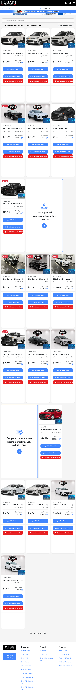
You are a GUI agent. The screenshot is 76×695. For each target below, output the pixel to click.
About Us (43, 650)
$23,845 (6, 136)
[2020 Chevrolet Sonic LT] (13, 565)
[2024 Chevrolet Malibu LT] (63, 339)
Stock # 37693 (7, 276)
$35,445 (57, 287)
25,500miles (44, 507)
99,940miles (44, 56)
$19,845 (57, 362)
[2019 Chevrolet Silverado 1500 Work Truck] (13, 113)
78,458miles (18, 131)
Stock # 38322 (32, 502)
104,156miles (43, 357)
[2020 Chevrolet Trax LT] (63, 113)
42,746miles (18, 206)
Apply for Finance (9, 656)
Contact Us (43, 654)
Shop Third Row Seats (28, 677)
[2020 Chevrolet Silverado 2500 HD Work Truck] (13, 339)
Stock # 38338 (7, 351)
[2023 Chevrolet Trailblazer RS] (13, 38)
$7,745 (6, 588)
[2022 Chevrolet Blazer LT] (38, 113)
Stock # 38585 (32, 50)
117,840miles (68, 56)
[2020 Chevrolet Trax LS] (38, 38)
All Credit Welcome (65, 662)
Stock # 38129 (57, 276)
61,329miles (18, 56)
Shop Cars (24, 654)
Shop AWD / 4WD (27, 673)
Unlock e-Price (14, 69)
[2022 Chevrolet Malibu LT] (38, 339)
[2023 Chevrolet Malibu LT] (38, 490)
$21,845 (6, 61)
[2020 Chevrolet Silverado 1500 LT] (38, 264)
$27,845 (6, 212)
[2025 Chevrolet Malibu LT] (50, 414)
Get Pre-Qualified (64, 654)
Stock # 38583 (7, 50)
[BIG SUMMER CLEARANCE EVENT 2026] (38, 11)
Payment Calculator (65, 666)
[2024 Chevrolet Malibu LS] (63, 490)
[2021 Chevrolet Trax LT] (63, 38)
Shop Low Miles (26, 669)
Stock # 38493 (57, 351)
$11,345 (57, 61)
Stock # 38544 (44, 427)
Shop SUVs (24, 658)
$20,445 (44, 438)
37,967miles (69, 282)
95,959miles (69, 131)
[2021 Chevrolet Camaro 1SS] (63, 264)
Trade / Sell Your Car (65, 658)
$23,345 (32, 136)
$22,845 (6, 287)
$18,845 (6, 513)
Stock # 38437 (57, 502)
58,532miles (69, 507)
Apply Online (63, 650)
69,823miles (44, 282)
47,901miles (56, 432)
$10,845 (32, 61)
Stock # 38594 (57, 50)
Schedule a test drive (13, 76)
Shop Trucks (25, 662)
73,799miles (18, 282)
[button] (66, 3)
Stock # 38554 (7, 201)
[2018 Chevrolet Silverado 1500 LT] (13, 189)
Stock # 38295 (7, 577)
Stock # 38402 (32, 276)
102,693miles (18, 583)
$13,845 (32, 362)
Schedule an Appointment (15, 81)
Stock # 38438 (32, 351)
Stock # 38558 (57, 126)
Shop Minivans (26, 666)
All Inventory (25, 650)
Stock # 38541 (32, 126)
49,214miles (18, 507)
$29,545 (6, 362)
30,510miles (44, 131)
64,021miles (69, 357)
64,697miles (18, 357)
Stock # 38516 (7, 502)
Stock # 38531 (7, 126)
